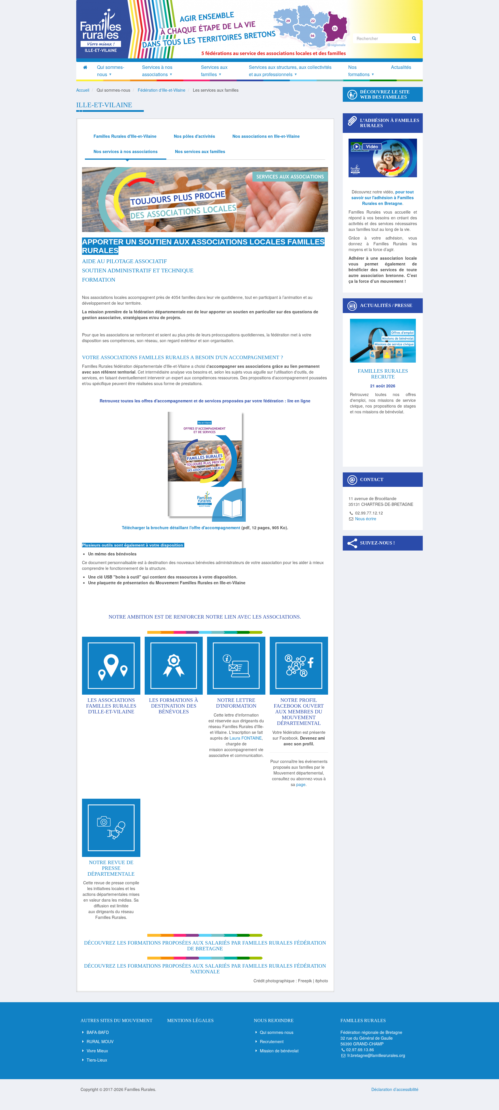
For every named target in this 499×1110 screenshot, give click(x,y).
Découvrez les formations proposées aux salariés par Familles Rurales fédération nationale (205, 969)
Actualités (401, 67)
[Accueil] (103, 30)
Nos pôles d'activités (194, 136)
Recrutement (272, 1041)
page (301, 784)
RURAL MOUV (100, 1041)
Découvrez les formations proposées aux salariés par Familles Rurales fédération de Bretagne (205, 945)
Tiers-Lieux (97, 1060)
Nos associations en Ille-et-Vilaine (266, 136)
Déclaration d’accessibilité (394, 1089)
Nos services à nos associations (126, 151)
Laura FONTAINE (246, 738)
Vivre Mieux (97, 1051)
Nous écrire (365, 518)
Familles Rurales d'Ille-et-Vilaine (125, 136)
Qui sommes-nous (276, 1032)
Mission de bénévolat (279, 1051)
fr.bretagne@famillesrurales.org (376, 1055)
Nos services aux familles (200, 151)
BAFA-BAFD (98, 1032)
